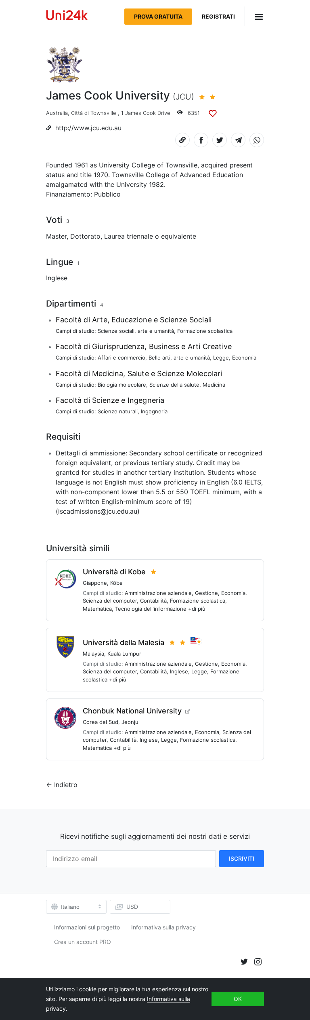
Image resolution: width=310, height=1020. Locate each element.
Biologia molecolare (122, 384)
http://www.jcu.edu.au (88, 128)
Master (56, 236)
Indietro (66, 785)
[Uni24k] (67, 16)
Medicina (214, 384)
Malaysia (93, 653)
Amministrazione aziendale (158, 593)
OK (238, 998)
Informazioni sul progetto (87, 927)
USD (132, 906)
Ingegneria (154, 411)
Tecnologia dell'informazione (150, 608)
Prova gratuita (158, 16)
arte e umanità (156, 331)
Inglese (56, 278)
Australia (57, 113)
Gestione (206, 593)
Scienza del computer (110, 600)
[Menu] (254, 16)
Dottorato (85, 236)
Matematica (97, 608)
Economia (244, 357)
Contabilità (153, 600)
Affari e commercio (121, 357)
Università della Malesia (123, 642)
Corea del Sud (100, 722)
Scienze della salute (174, 384)
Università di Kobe (114, 571)
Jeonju (129, 722)
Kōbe (116, 583)
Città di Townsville (93, 113)
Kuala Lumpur (124, 653)
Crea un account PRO (82, 941)
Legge (221, 357)
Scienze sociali (116, 331)
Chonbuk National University (132, 711)
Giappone (95, 583)
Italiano (70, 907)
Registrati (218, 16)
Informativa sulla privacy (163, 927)
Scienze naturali (118, 411)
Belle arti (159, 357)
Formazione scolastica (204, 331)
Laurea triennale (128, 236)
